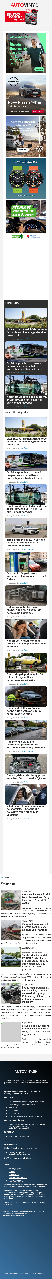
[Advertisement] (26, 268)
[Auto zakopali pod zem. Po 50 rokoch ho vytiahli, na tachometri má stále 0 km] (26, 672)
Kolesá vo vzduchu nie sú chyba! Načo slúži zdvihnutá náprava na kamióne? (24, 610)
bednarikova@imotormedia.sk (33, 1102)
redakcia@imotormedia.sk (33, 1116)
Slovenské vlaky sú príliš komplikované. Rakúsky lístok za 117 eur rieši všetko (36, 898)
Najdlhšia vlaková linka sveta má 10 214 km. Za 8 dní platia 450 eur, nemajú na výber (27, 399)
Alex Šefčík (24, 339)
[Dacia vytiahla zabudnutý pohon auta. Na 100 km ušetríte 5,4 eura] (26, 773)
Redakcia (23, 617)
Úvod (3, 878)
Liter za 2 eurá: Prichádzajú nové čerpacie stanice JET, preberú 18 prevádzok (27, 332)
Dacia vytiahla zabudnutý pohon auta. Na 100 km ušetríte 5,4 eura (26, 777)
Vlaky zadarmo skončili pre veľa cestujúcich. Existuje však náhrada (35, 927)
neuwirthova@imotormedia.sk (20, 1154)
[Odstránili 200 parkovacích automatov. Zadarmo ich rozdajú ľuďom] (26, 571)
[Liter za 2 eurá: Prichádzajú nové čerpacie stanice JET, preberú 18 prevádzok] (26, 328)
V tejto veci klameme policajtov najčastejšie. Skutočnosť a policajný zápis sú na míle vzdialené (26, 810)
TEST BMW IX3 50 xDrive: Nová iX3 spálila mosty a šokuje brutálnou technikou (26, 542)
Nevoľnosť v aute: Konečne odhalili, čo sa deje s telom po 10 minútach (27, 643)
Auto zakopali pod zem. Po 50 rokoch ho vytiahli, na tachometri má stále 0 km (25, 677)
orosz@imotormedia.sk (26, 1105)
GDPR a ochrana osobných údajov (17, 1158)
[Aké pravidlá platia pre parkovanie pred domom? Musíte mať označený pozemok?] (26, 740)
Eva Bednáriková (26, 549)
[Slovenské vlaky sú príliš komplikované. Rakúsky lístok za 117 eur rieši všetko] (11, 909)
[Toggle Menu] (47, 24)
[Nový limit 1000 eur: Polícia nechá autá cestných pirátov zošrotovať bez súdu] (26, 706)
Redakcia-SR (25, 819)
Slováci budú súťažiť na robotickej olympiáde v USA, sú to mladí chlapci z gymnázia (36, 1030)
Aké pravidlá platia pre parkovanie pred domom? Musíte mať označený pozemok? (27, 744)
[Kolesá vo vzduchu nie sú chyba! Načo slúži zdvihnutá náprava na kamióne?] (26, 605)
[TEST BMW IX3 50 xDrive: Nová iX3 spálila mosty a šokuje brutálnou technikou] (26, 538)
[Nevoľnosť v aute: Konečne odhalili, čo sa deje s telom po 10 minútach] (26, 639)
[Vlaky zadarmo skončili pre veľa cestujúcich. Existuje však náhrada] (11, 939)
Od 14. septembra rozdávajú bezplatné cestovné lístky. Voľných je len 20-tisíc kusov (24, 366)
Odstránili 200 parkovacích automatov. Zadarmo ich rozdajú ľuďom (26, 576)
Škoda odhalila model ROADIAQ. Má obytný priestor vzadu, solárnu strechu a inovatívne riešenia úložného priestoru (35, 962)
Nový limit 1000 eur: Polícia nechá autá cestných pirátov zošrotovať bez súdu (24, 711)
